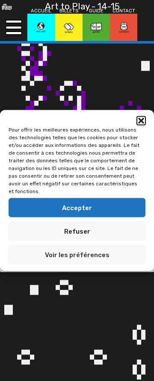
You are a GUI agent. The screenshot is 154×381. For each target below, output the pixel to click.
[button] (141, 121)
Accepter (77, 207)
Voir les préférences (77, 254)
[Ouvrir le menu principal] (13, 27)
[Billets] (69, 27)
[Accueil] (41, 27)
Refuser (77, 231)
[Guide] (96, 27)
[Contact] (123, 27)
